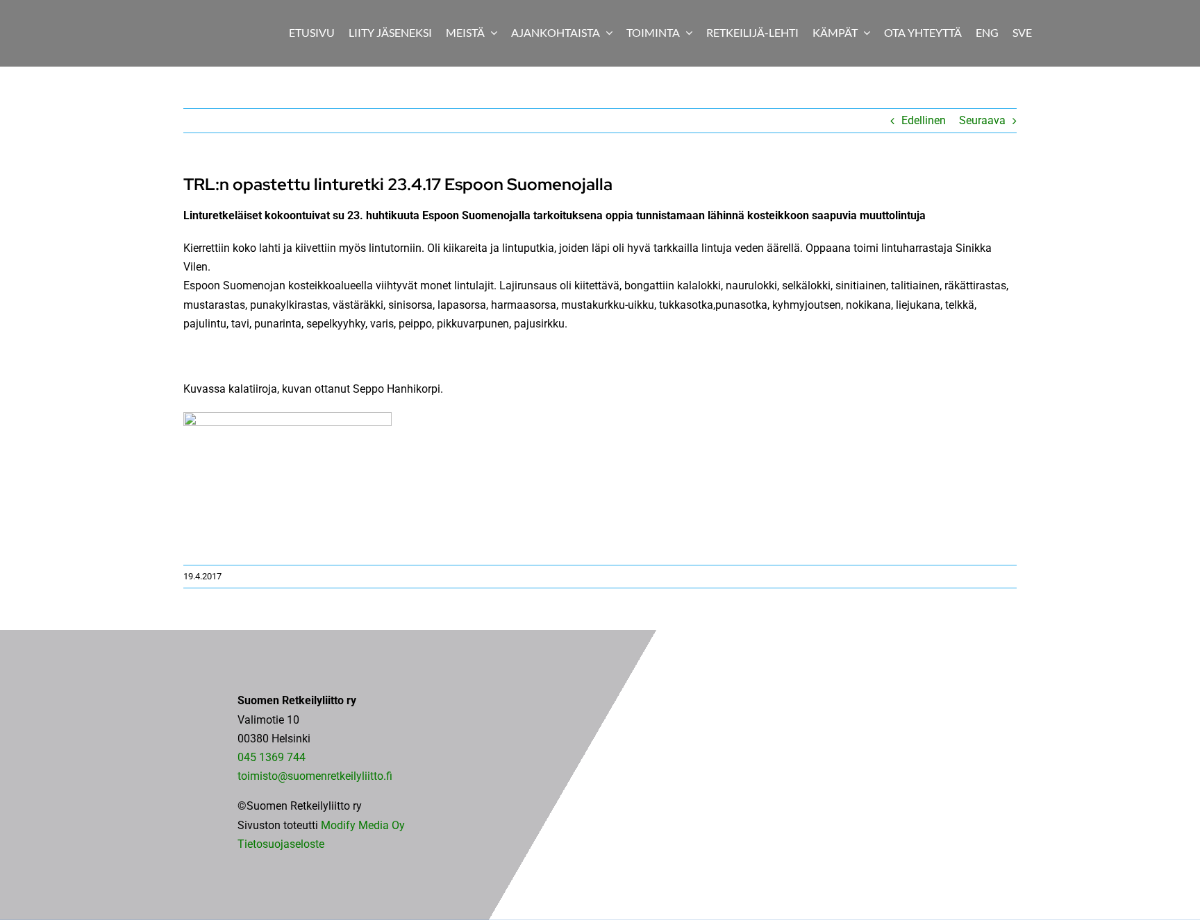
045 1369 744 (272, 757)
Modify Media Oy (363, 825)
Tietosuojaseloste (281, 844)
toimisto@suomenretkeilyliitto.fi (315, 776)
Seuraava (982, 120)
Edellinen (923, 120)
